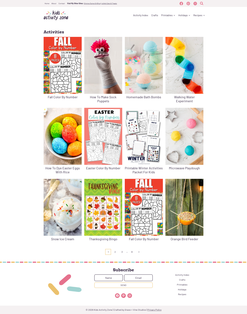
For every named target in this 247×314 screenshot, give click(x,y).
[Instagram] (195, 3)
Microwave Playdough (184, 168)
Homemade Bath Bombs (143, 97)
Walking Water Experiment (184, 99)
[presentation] (63, 65)
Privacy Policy (154, 309)
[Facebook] (181, 3)
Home (47, 3)
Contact (62, 3)
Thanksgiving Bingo (103, 239)
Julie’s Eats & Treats (109, 3)
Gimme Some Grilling (92, 3)
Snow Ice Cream (62, 239)
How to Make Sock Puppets (103, 99)
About (53, 3)
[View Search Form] (201, 3)
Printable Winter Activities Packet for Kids (144, 170)
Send (123, 285)
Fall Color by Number (63, 97)
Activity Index (140, 15)
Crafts (154, 15)
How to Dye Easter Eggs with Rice (62, 170)
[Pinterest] (188, 3)
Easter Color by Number (103, 168)
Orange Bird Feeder (184, 239)
